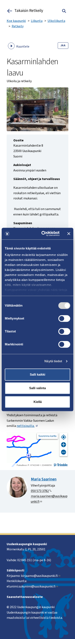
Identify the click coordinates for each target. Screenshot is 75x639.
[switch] (64, 318)
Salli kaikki (37, 374)
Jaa (63, 45)
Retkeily (18, 26)
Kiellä (38, 402)
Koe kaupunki (16, 21)
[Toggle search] (64, 11)
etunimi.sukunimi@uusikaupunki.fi (31, 586)
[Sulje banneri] (68, 233)
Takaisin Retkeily (28, 11)
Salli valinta (37, 388)
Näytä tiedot (53, 361)
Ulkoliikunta (56, 21)
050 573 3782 (40, 491)
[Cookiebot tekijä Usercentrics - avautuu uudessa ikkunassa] (44, 233)
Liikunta (36, 21)
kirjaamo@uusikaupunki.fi (39, 576)
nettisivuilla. (26, 426)
